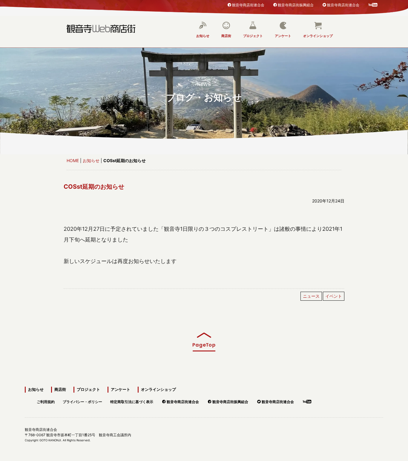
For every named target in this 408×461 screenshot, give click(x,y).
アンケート (283, 36)
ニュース (311, 296)
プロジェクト (253, 36)
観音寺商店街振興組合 (296, 5)
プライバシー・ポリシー (82, 401)
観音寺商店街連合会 (248, 5)
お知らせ (202, 36)
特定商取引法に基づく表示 (131, 401)
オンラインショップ (318, 36)
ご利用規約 (46, 401)
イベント (333, 296)
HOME (73, 160)
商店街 (226, 36)
